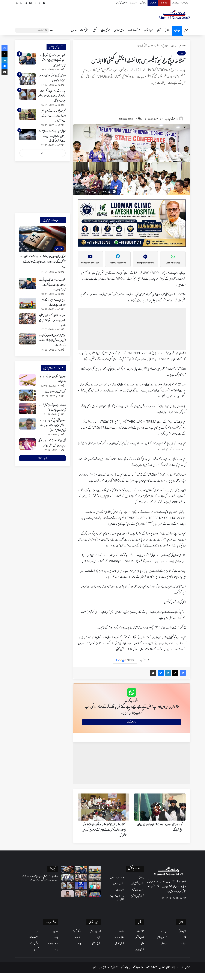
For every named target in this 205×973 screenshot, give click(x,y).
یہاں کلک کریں (131, 722)
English (164, 3)
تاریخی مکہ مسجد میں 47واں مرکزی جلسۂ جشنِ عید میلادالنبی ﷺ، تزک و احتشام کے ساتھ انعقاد (52, 340)
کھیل (94, 30)
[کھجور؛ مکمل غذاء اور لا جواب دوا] (27, 395)
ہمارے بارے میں (117, 877)
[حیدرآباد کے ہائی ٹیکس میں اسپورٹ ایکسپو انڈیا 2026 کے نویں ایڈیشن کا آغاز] (81, 885)
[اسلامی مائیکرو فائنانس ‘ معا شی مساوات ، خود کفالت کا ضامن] (27, 79)
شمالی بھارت (139, 950)
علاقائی (167, 30)
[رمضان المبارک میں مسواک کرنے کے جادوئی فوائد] (27, 380)
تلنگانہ (184, 937)
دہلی (142, 943)
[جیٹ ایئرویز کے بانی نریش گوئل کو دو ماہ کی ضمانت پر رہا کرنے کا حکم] (27, 408)
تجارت (55, 937)
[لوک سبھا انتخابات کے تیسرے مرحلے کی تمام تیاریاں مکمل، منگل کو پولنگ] (27, 444)
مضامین (55, 931)
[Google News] (125, 660)
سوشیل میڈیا (105, 30)
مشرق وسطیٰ (96, 943)
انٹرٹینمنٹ (84, 30)
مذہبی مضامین (119, 30)
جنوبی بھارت (119, 937)
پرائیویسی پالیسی (125, 967)
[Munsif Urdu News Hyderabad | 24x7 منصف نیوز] (174, 15)
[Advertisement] (132, 103)
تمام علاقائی (182, 931)
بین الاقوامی (148, 30)
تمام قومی (140, 931)
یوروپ (78, 943)
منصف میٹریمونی (118, 884)
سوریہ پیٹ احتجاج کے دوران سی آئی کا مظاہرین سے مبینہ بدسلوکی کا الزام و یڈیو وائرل (52, 320)
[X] (181, 898)
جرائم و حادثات (134, 30)
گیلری (36, 950)
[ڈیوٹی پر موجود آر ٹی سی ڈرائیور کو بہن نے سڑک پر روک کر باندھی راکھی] (81, 893)
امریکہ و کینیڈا (77, 931)
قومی (159, 30)
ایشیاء (99, 937)
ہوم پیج (141, 877)
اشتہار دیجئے (133, 3)
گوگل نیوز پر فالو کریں (137, 896)
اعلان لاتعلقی (136, 967)
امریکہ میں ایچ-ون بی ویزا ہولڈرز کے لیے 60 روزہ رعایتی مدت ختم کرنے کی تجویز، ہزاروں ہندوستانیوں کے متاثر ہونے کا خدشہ (43, 262)
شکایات (93, 967)
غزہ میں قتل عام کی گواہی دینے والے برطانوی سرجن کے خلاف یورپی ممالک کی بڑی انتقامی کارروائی (52, 425)
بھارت (121, 931)
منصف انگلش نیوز (137, 884)
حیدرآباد (177, 30)
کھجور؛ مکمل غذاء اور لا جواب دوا (55, 392)
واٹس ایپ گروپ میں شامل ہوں (116, 898)
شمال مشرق (119, 943)
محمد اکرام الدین (170, 119)
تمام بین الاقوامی (95, 931)
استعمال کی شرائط (121, 3)
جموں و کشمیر (139, 937)
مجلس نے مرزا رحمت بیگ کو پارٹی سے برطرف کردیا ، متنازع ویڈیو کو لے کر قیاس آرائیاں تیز (52, 60)
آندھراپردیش (162, 937)
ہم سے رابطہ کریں (137, 890)
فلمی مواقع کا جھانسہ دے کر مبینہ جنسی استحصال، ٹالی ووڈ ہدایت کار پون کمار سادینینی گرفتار (53, 116)
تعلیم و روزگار (33, 937)
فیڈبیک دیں (102, 967)
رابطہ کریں (143, 3)
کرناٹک (183, 943)
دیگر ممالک (77, 937)
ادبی (37, 931)
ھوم (186, 30)
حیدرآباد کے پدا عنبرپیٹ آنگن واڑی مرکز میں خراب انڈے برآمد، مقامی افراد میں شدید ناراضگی (52, 96)
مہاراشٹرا (164, 943)
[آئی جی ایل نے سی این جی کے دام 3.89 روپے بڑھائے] (27, 303)
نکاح (56, 950)
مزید (72, 30)
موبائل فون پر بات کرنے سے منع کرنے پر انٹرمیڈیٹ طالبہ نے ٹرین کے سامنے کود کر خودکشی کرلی (52, 136)
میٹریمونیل (153, 3)
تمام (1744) (42, 458)
